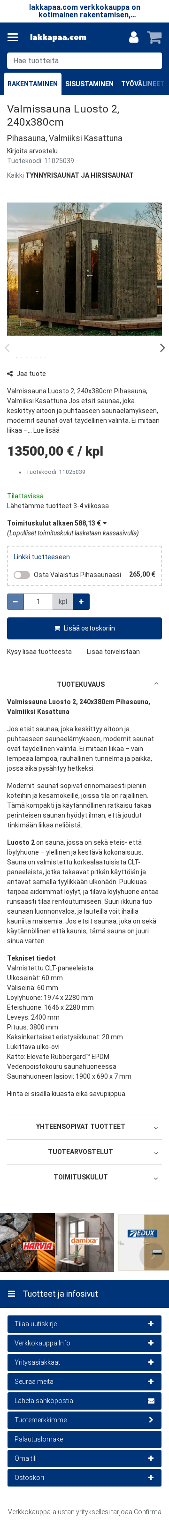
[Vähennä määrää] (15, 601)
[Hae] (153, 61)
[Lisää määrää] (81, 601)
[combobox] (84, 61)
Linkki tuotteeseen (42, 557)
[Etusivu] (58, 38)
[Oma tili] (134, 37)
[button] (32, 151)
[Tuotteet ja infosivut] (15, 37)
